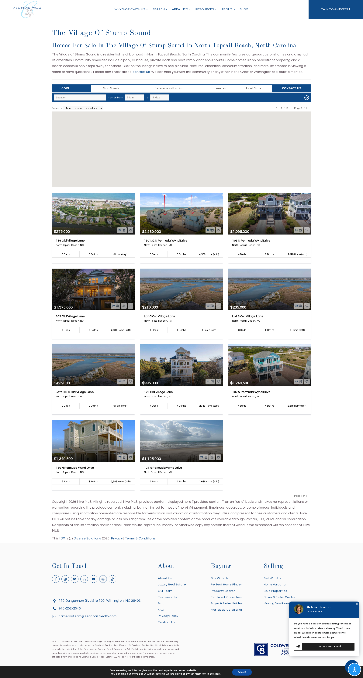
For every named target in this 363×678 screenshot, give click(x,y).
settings (215, 674)
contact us (141, 72)
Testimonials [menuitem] (167, 597)
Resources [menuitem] (205, 9)
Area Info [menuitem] (180, 9)
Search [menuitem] (159, 9)
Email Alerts (253, 88)
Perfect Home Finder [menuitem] (226, 584)
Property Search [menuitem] (223, 590)
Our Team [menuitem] (165, 590)
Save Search (111, 88)
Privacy (117, 538)
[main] (181, 270)
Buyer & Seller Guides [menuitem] (226, 603)
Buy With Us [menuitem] (219, 578)
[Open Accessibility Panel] (354, 669)
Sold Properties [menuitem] (275, 590)
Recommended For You (168, 88)
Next (309, 108)
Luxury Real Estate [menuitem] (172, 584)
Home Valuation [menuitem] (275, 584)
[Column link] (336, 9)
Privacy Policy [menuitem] (168, 615)
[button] (148, 158)
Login (64, 88)
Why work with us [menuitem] (130, 9)
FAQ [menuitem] (161, 609)
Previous (292, 108)
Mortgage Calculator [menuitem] (226, 609)
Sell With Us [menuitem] (272, 578)
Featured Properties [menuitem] (226, 597)
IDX (62, 538)
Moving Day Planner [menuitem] (278, 603)
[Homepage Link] (27, 9)
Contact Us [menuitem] (166, 622)
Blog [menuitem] (244, 9)
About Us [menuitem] (165, 578)
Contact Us (291, 88)
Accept (242, 672)
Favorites (220, 88)
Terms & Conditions (140, 538)
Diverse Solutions (87, 538)
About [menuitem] (227, 9)
